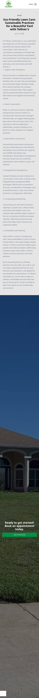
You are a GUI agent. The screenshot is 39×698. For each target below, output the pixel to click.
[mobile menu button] (35, 4)
